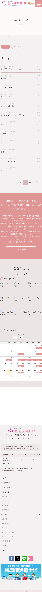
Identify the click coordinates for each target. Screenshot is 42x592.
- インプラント (5, 519)
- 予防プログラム (6, 510)
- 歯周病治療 (5, 523)
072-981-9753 (22, 438)
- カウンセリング (6, 496)
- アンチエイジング (7, 536)
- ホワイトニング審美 (7, 532)
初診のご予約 (21, 250)
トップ (3, 478)
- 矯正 (3, 528)
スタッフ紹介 (5, 487)
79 (21, 182)
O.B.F (3, 550)
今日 (26, 338)
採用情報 (4, 545)
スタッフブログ (18, 46)
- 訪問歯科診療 (5, 541)
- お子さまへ (5, 505)
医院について (5, 483)
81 (30, 182)
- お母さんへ (5, 501)
